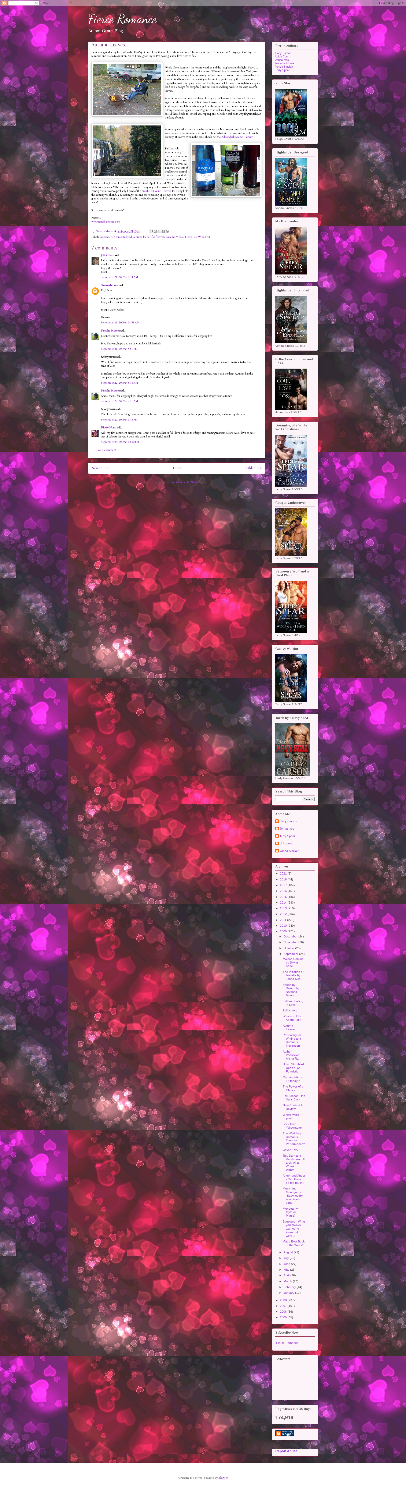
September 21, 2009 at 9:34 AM (119, 277)
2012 (284, 914)
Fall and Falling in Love (293, 1002)
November (291, 942)
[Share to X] (159, 231)
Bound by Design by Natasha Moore (291, 990)
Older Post (254, 468)
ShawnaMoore (109, 285)
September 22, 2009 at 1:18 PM (119, 420)
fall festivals (158, 237)
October (289, 948)
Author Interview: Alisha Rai (291, 1055)
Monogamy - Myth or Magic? (291, 1212)
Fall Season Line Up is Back (294, 1097)
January (289, 1292)
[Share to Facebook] (163, 231)
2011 (283, 920)
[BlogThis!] (155, 231)
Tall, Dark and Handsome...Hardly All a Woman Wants (294, 1162)
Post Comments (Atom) (184, 482)
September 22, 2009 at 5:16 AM (119, 383)
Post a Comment (106, 450)
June (287, 1264)
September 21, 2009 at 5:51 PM (119, 349)
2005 (284, 1317)
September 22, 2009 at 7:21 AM (119, 401)
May (287, 1269)
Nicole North (108, 427)
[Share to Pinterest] (167, 231)
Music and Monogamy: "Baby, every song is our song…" (293, 1195)
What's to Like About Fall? (292, 1018)
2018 (284, 879)
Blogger (223, 1478)
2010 (284, 925)
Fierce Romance (122, 18)
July (287, 1258)
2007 (284, 1306)
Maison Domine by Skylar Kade (293, 962)
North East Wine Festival (156, 191)
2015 (284, 896)
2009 (284, 931)
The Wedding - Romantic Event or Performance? (294, 1139)
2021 (284, 873)
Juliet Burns (107, 255)
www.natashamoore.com (105, 222)
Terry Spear (282, 70)
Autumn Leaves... (290, 1027)
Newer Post (100, 468)
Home (177, 468)
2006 (284, 1311)
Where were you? (291, 1116)
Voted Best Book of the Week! (294, 1243)
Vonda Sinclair (284, 66)
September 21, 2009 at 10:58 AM (120, 322)
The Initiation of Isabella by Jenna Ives (293, 975)
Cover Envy (290, 1150)
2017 (284, 885)
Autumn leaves (141, 237)
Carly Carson (283, 53)
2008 (284, 1300)
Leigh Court (282, 56)
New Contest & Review (293, 1107)
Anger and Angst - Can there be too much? (294, 1179)
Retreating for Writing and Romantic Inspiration (292, 1040)
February (290, 1287)
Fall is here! (290, 1010)
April (287, 1275)
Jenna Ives (282, 59)
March (288, 1281)
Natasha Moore (175, 237)
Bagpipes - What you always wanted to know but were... (294, 1228)
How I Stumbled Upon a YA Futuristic (293, 1068)
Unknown (286, 843)
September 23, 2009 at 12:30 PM (120, 442)
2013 (284, 908)
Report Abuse (286, 1451)
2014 (284, 902)
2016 (284, 891)
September (291, 953)
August (289, 1252)
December (291, 936)
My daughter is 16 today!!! (293, 1078)
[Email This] (151, 231)
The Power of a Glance (293, 1088)
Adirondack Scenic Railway (237, 137)
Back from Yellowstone (292, 1125)
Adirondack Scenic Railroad (116, 237)
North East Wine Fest (197, 237)
